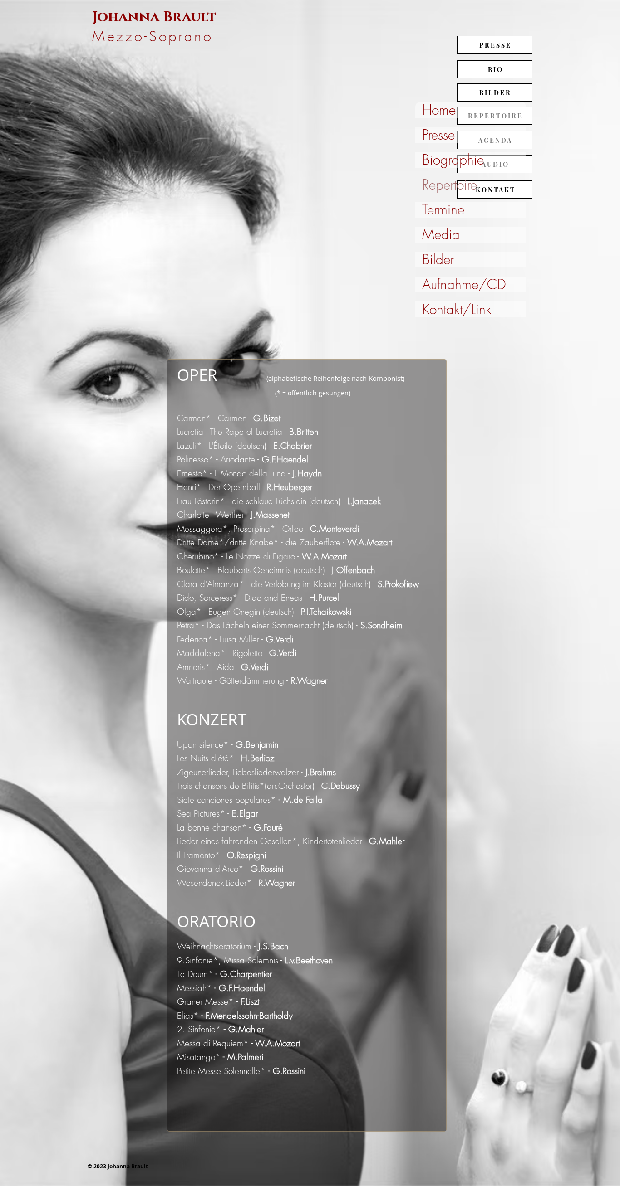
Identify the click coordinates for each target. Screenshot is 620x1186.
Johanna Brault (157, 17)
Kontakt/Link (457, 309)
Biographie (453, 160)
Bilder (438, 259)
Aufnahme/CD (464, 284)
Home (439, 110)
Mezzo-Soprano (152, 36)
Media (441, 235)
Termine (443, 210)
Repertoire (449, 185)
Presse (438, 135)
